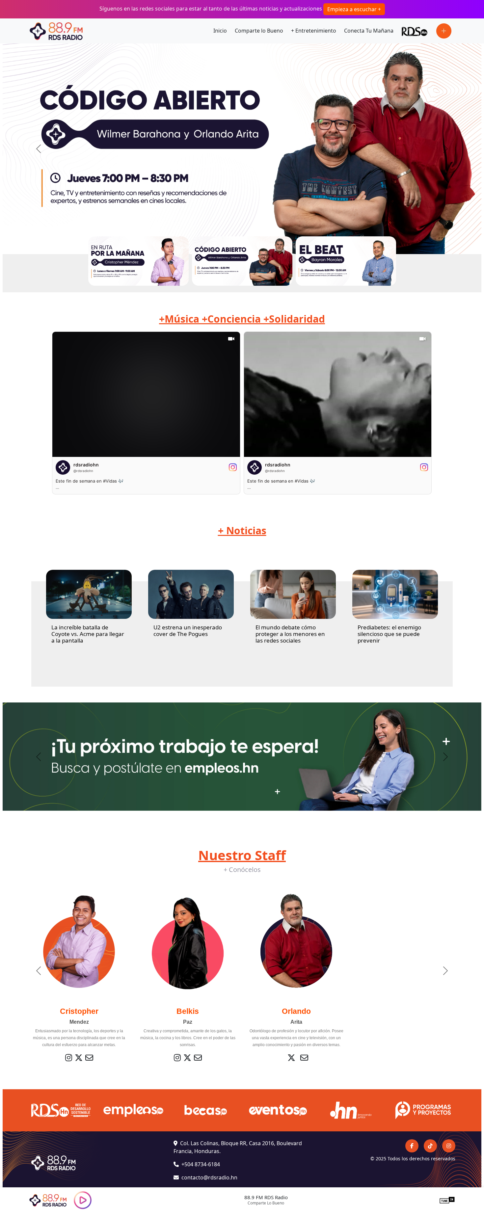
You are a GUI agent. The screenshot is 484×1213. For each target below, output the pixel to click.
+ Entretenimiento (313, 30)
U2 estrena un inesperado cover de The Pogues (187, 630)
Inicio (220, 30)
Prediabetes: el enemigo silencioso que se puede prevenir (389, 634)
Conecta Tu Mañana (368, 30)
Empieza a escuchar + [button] (354, 9)
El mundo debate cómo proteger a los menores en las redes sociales (290, 634)
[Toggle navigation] (443, 31)
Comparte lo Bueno (259, 30)
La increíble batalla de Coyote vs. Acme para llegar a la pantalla (87, 634)
